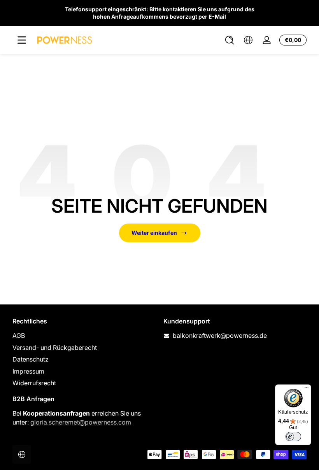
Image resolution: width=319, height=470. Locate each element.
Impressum (28, 371)
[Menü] (21, 40)
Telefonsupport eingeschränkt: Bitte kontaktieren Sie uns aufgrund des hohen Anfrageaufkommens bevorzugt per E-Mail (159, 13)
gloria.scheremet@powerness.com (80, 422)
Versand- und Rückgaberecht (54, 347)
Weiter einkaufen (154, 232)
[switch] (293, 436)
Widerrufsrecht (34, 383)
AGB (18, 335)
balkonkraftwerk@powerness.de (220, 335)
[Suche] (229, 40)
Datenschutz (30, 359)
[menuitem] (84, 335)
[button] (229, 40)
